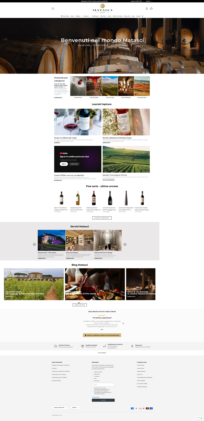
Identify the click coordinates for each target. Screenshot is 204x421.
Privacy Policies (56, 380)
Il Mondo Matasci (142, 386)
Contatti (54, 368)
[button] (151, 8)
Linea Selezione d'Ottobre (144, 377)
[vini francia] (126, 86)
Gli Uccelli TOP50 (142, 383)
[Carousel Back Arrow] (34, 244)
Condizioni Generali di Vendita (61, 371)
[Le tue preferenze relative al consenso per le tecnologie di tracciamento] (201, 418)
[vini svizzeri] (94, 86)
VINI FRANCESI (126, 97)
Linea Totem (140, 365)
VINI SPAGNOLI (142, 97)
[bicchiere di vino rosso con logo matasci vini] (78, 86)
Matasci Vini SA (58, 415)
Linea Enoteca (141, 371)
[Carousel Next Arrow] (125, 244)
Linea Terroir (140, 368)
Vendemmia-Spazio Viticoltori (60, 365)
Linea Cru (140, 374)
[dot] (78, 302)
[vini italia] (110, 86)
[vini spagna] (142, 86)
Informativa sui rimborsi (59, 374)
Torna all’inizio (102, 352)
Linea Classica (141, 380)
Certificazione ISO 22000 (59, 377)
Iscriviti (103, 400)
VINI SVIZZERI (94, 97)
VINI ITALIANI (110, 97)
